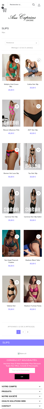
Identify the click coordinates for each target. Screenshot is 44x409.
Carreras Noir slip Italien (33, 217)
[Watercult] (22, 353)
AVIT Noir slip (33, 130)
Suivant (27, 332)
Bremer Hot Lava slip (11, 173)
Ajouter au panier (11, 78)
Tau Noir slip (32, 173)
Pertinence (22, 43)
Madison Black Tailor (32, 260)
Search (33, 5)
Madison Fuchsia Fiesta (32, 306)
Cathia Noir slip (32, 84)
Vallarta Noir (11, 306)
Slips (6, 342)
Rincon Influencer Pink (11, 130)
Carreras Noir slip (11, 217)
